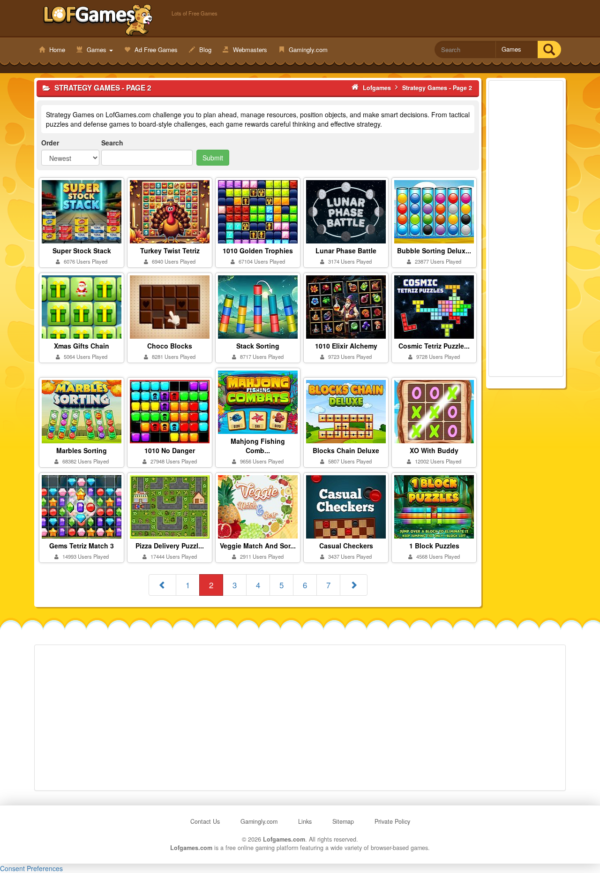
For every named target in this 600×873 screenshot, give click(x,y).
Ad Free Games (155, 49)
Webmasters (249, 49)
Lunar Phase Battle (345, 250)
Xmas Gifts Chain (81, 345)
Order (50, 142)
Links (305, 821)
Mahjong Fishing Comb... (258, 445)
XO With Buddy (434, 450)
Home (56, 49)
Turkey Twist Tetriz (170, 250)
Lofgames (98, 19)
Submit (212, 157)
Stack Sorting (257, 345)
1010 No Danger (169, 450)
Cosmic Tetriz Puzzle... (434, 345)
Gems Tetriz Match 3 (81, 545)
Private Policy (392, 821)
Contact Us (205, 821)
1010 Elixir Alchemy (346, 345)
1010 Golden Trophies (258, 250)
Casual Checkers (346, 545)
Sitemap (343, 821)
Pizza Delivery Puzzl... (169, 545)
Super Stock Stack (81, 250)
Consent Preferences (31, 868)
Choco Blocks (169, 345)
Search (112, 142)
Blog (204, 49)
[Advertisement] (526, 228)
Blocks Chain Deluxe (346, 450)
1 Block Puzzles (434, 545)
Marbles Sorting (81, 450)
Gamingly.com (307, 49)
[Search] (549, 49)
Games (96, 49)
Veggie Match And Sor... (258, 545)
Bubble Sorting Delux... (434, 250)
